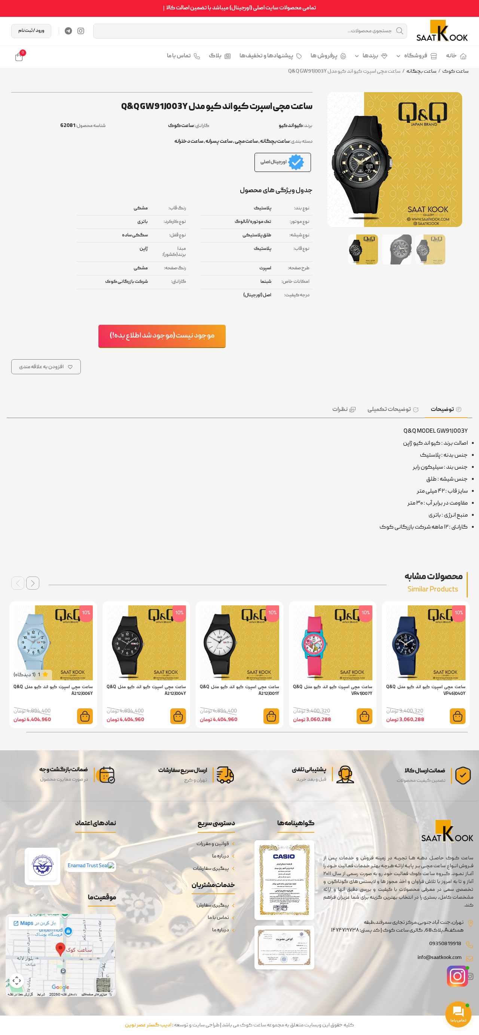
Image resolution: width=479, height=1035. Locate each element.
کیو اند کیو (291, 126)
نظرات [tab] (340, 410)
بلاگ (215, 56)
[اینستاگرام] (80, 31)
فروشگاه (415, 56)
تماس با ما (179, 56)
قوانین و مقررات (212, 844)
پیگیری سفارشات (211, 868)
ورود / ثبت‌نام (31, 30)
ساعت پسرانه (218, 141)
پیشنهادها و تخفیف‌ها (266, 56)
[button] (32, 583)
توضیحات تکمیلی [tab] (389, 410)
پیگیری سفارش (212, 905)
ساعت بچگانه (421, 71)
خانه (451, 56)
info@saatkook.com (439, 958)
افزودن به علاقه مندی (41, 367)
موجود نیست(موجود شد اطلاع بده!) (162, 336)
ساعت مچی (246, 141)
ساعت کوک (455, 71)
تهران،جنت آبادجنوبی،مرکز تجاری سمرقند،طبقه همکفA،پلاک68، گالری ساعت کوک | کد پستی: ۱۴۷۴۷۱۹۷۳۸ (397, 926)
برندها (370, 56)
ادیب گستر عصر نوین (148, 1025)
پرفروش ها (324, 56)
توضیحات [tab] (442, 410)
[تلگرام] (68, 31)
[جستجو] (399, 31)
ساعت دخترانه (188, 141)
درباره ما (220, 856)
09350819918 (445, 944)
